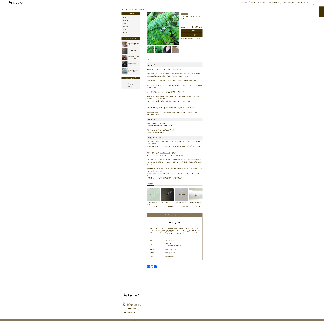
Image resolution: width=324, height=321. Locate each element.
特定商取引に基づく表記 (138, 320)
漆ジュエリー (126, 33)
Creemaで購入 (191, 35)
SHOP (300, 3)
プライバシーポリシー (126, 320)
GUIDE (309, 3)
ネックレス (184, 14)
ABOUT (253, 3)
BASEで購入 (192, 31)
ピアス (124, 24)
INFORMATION (288, 3)
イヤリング (125, 26)
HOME (244, 3)
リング (124, 29)
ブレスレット (126, 17)
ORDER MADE (274, 3)
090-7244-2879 (131, 309)
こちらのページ (164, 153)
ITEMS (262, 3)
